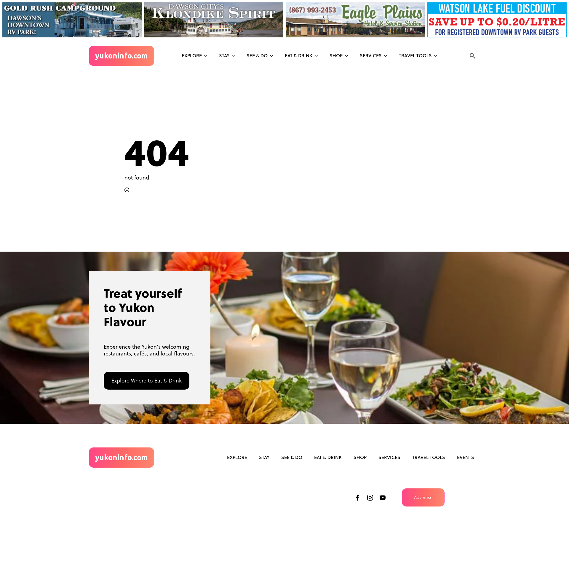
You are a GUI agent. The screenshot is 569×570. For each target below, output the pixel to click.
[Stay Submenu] (235, 55)
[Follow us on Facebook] (357, 497)
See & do (257, 55)
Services (371, 55)
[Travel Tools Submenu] (437, 55)
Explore (192, 55)
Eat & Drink (298, 55)
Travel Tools (415, 55)
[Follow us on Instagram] (370, 497)
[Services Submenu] (387, 55)
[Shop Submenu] (348, 55)
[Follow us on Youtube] (382, 497)
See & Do (291, 457)
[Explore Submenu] (207, 55)
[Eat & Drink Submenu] (318, 55)
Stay (224, 55)
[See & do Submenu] (273, 55)
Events (465, 457)
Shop (336, 55)
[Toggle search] (472, 55)
